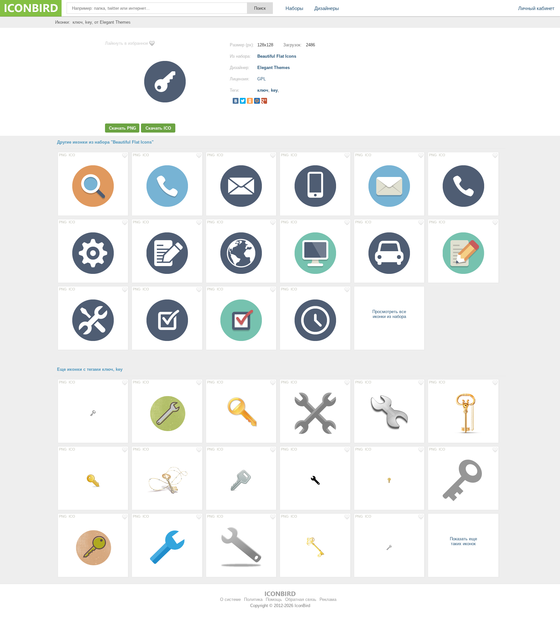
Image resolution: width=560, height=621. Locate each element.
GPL (261, 78)
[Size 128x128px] (93, 186)
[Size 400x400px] (167, 547)
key (274, 90)
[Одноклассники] (250, 101)
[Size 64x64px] (241, 480)
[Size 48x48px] (93, 480)
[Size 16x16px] (389, 480)
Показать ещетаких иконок (463, 541)
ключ (262, 90)
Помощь (274, 599)
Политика (253, 599)
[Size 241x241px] (315, 413)
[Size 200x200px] (167, 413)
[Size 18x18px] (93, 413)
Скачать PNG (122, 128)
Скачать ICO (158, 128)
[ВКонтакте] (236, 101)
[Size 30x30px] (315, 480)
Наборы (294, 8)
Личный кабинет (536, 8)
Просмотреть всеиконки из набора (389, 314)
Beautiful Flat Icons (276, 56)
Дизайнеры (326, 8)
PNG (63, 155)
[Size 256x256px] (241, 413)
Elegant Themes (273, 67)
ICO (72, 155)
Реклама (328, 599)
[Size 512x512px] (167, 480)
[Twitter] (243, 101)
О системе (230, 599)
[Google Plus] (264, 101)
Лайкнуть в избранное (126, 43)
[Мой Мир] (257, 101)
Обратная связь (300, 599)
